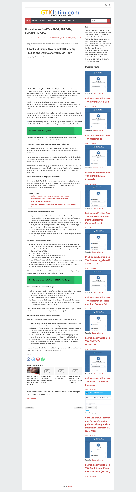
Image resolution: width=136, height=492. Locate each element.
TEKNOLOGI (71, 20)
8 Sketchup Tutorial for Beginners (41, 201)
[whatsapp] (43, 359)
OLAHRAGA (62, 20)
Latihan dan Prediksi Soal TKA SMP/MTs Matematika (97, 341)
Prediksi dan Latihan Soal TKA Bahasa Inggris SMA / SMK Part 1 (97, 260)
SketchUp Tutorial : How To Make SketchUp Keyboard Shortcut (49, 198)
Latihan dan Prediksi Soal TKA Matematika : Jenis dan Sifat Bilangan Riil (97, 300)
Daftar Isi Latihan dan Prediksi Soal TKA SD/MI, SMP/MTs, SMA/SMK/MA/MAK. (56, 38)
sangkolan (70, 486)
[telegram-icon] (105, 5)
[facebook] (28, 359)
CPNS (54, 20)
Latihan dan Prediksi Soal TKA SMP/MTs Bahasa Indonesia (97, 381)
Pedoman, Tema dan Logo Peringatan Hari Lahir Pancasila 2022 (50, 196)
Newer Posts (29, 407)
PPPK (49, 20)
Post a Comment (39, 57)
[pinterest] (38, 359)
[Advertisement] (54, 73)
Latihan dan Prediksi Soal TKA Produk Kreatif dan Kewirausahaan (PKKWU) (97, 468)
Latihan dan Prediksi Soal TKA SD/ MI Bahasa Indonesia (97, 176)
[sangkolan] (60, 13)
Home (28, 20)
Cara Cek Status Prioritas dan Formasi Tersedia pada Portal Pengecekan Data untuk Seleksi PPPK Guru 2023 (97, 424)
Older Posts (78, 407)
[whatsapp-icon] (109, 5)
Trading (34, 20)
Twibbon (42, 20)
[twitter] (33, 359)
